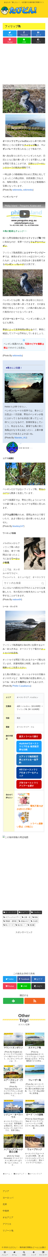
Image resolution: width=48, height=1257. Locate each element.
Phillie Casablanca (22, 686)
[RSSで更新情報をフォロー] (34, 1001)
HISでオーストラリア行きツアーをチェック (28, 772)
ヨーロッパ (8, 1198)
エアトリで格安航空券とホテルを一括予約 (28, 759)
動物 (36, 917)
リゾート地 (8, 1230)
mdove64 (17, 599)
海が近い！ (21, 925)
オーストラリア (11, 912)
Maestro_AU (20, 437)
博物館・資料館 (11, 921)
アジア (6, 1191)
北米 (5, 1204)
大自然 (35, 921)
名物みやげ (25, 921)
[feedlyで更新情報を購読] (13, 1001)
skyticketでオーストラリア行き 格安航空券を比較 (29, 746)
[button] (43, 583)
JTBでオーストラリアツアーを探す (28, 784)
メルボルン (37, 912)
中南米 (6, 1211)
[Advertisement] (24, 63)
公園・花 (27, 917)
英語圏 (32, 925)
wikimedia (17, 190)
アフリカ (7, 1224)
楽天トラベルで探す (28, 736)
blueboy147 (18, 526)
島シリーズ (9, 925)
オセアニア (25, 912)
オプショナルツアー (12, 917)
